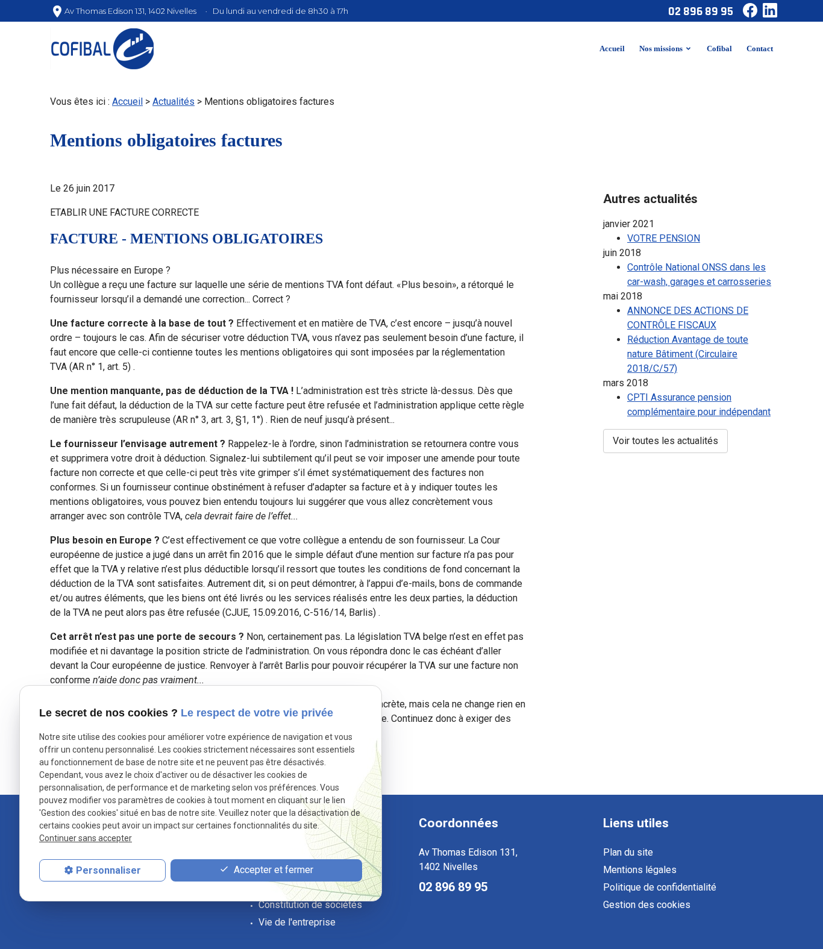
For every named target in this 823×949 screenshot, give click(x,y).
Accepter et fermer (272, 869)
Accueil (612, 48)
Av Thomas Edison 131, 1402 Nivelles (130, 11)
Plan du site (628, 852)
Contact (759, 48)
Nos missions (661, 48)
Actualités (173, 101)
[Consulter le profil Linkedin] (767, 7)
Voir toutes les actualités (665, 440)
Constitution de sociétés (310, 904)
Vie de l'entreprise (297, 922)
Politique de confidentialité (659, 887)
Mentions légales (640, 869)
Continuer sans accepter (85, 839)
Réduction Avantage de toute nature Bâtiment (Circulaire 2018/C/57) (687, 354)
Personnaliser (108, 870)
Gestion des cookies (646, 904)
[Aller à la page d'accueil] (102, 48)
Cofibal (719, 48)
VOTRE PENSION (663, 238)
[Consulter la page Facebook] (747, 7)
